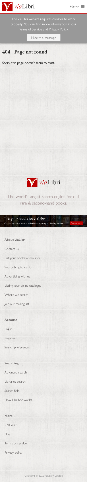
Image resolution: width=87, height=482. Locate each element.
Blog (7, 433)
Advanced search (15, 372)
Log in (8, 328)
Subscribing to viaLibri (18, 266)
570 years (11, 424)
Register (9, 337)
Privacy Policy (58, 29)
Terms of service (15, 443)
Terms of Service (30, 29)
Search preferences (17, 347)
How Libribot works (18, 399)
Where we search (16, 294)
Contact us (11, 248)
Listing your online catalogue (22, 285)
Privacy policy (13, 452)
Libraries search (14, 381)
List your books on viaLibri (22, 257)
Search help (12, 390)
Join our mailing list (16, 303)
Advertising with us (17, 276)
